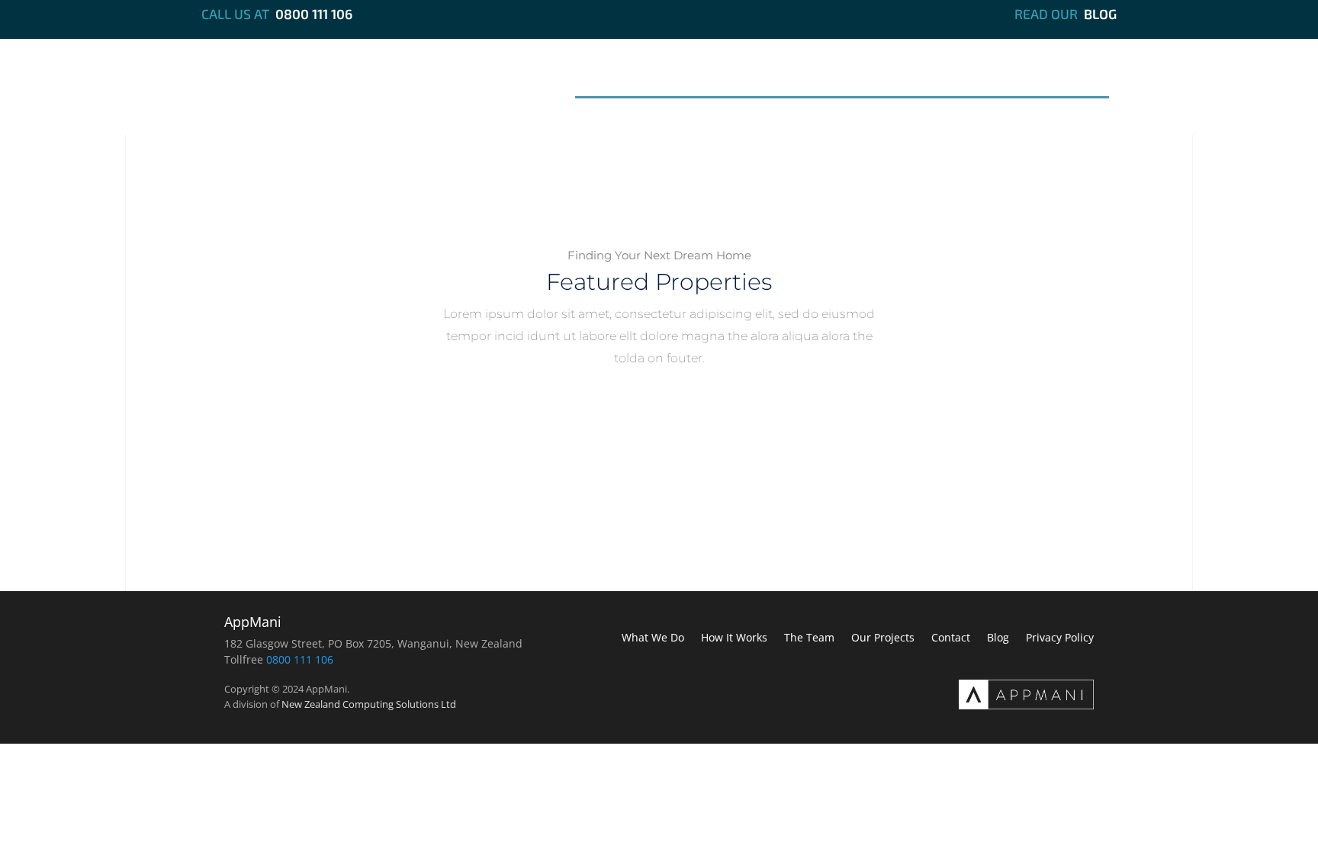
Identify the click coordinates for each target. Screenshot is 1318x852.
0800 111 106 (313, 13)
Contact (1065, 79)
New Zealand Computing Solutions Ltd (368, 704)
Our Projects (962, 79)
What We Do (630, 79)
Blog (1100, 13)
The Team (855, 79)
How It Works (747, 79)
